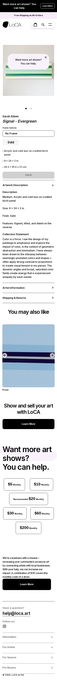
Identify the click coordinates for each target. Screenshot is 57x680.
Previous (2, 353)
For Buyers (9, 667)
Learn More (47, 6)
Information (9, 637)
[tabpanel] (28, 70)
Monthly (14, 484)
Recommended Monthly (28, 498)
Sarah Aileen (11, 116)
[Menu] (50, 24)
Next (52, 353)
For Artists (9, 647)
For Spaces (9, 657)
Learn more (28, 424)
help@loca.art (16, 613)
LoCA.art (16, 675)
